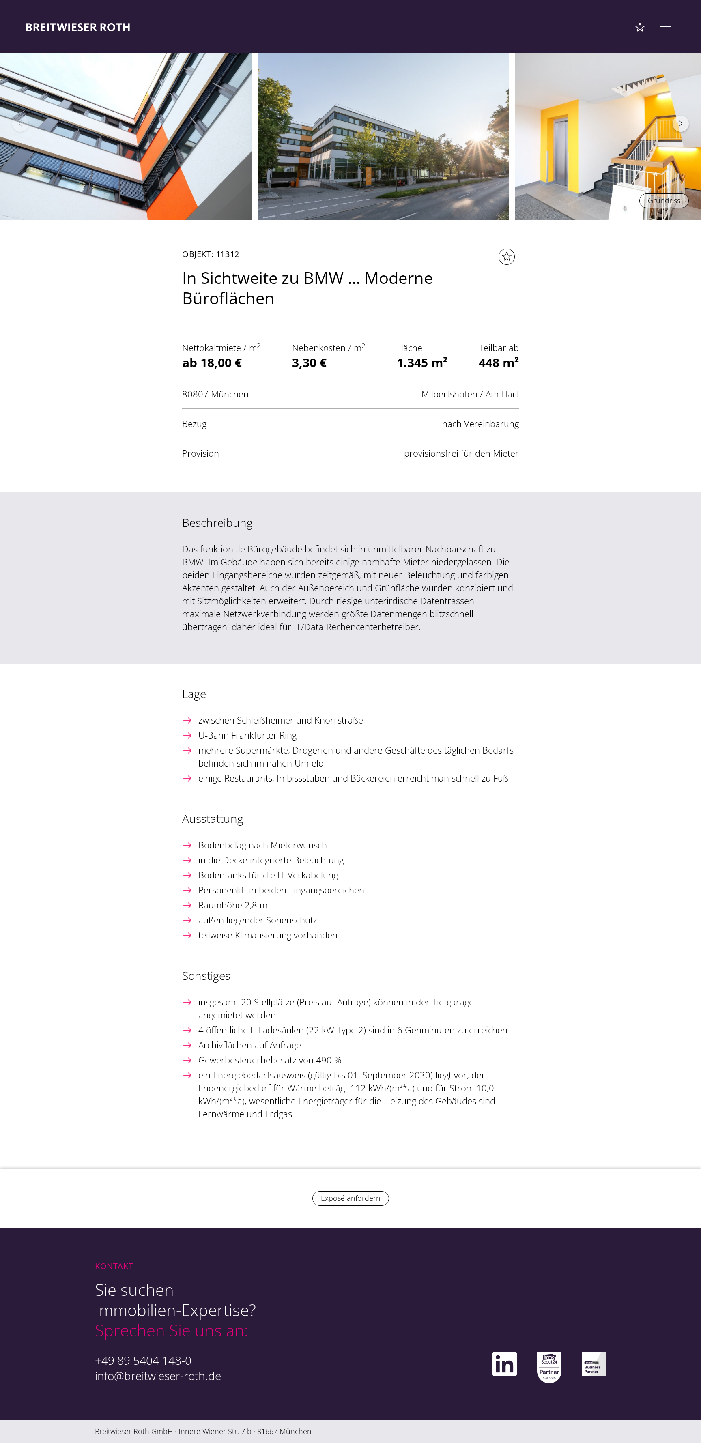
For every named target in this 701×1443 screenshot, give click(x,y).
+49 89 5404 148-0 (143, 1360)
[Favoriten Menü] (639, 26)
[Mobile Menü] (665, 27)
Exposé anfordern (351, 1198)
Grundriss (664, 200)
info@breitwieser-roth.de (158, 1375)
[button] (681, 124)
